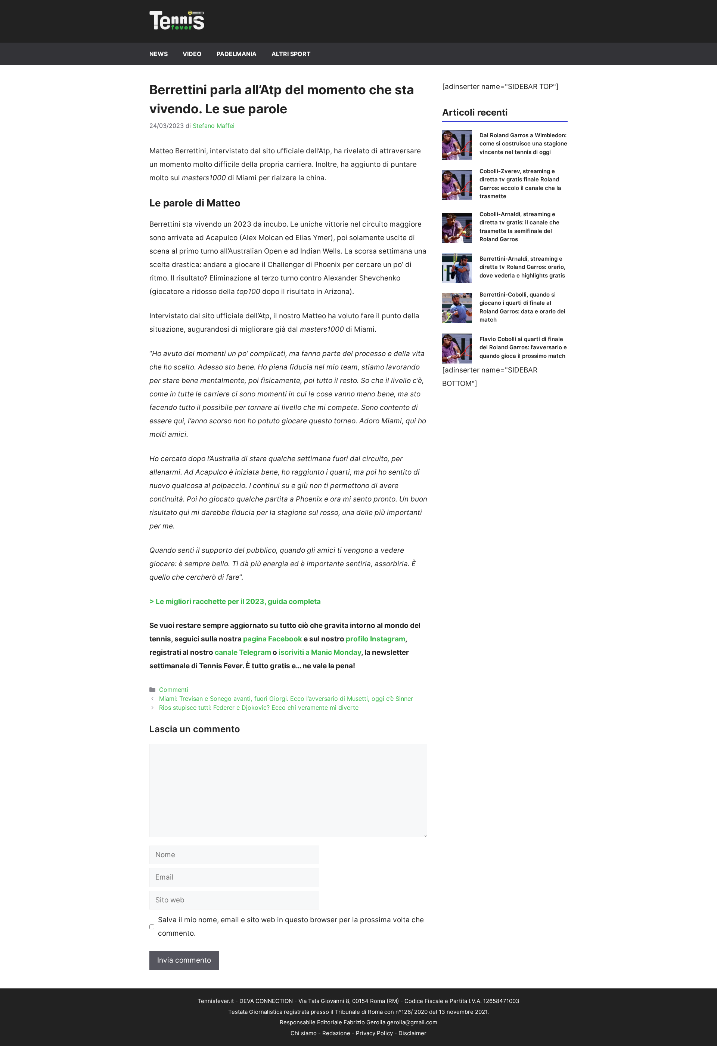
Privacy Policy (374, 1033)
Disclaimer (412, 1033)
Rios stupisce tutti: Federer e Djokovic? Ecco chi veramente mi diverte (258, 707)
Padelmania (237, 54)
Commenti (173, 689)
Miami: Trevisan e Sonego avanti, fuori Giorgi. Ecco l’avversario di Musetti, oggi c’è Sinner (286, 698)
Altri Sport (291, 54)
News (158, 54)
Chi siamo (304, 1033)
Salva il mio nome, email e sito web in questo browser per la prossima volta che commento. (291, 926)
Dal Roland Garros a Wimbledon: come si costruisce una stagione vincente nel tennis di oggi (523, 144)
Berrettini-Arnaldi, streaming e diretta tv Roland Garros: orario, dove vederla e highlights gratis (522, 267)
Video (192, 54)
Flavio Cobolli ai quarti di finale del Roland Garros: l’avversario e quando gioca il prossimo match (523, 347)
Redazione (336, 1033)
